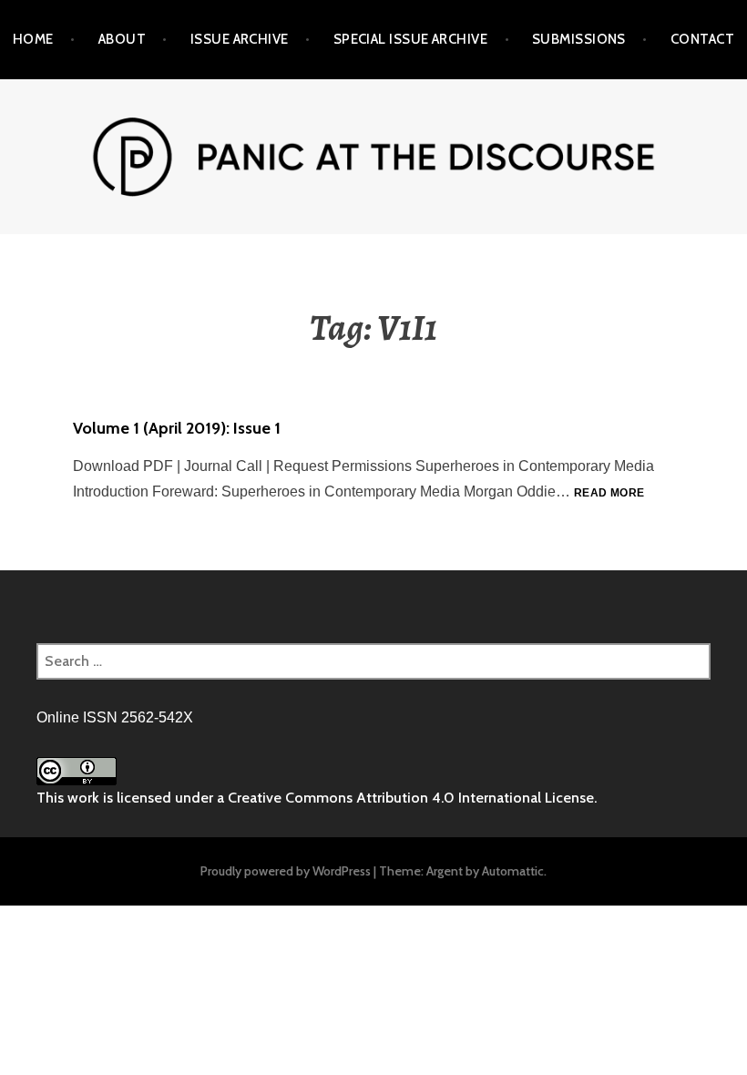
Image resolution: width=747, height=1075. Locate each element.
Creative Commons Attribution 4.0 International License (411, 797)
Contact (702, 39)
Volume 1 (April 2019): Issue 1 (177, 428)
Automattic (513, 871)
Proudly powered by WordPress (285, 871)
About (122, 39)
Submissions (579, 39)
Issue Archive (239, 39)
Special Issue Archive (410, 39)
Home (33, 39)
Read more (609, 493)
